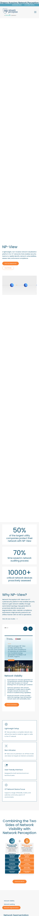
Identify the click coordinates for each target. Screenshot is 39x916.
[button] (35, 12)
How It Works (8, 268)
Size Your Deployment (10, 263)
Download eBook (19, 881)
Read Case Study (12, 704)
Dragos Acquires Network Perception (19, 3)
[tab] (9, 901)
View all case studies (8, 619)
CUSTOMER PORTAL (29, 5)
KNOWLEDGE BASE (17, 5)
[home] (17, 12)
